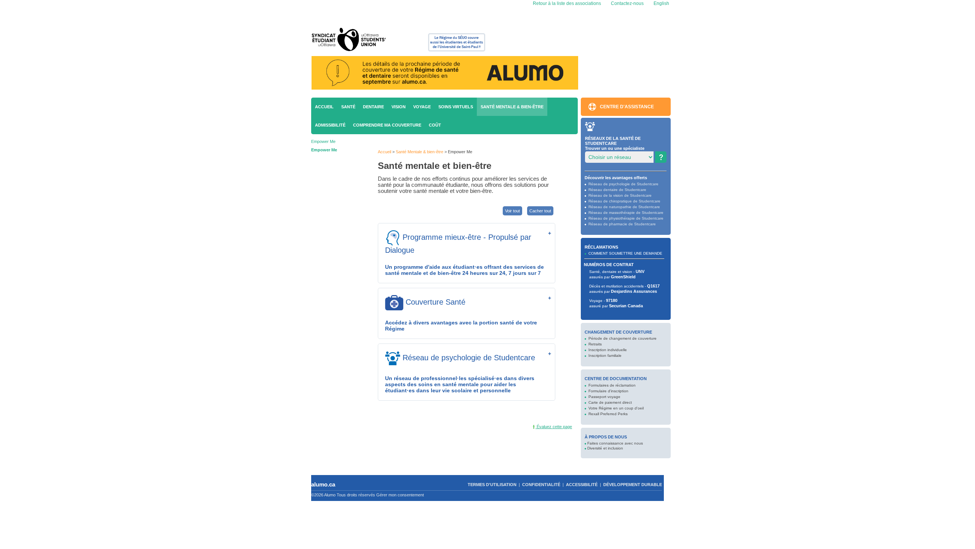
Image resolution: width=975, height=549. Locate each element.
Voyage (422, 106)
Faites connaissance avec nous (615, 443)
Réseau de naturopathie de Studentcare (624, 207)
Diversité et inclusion (605, 448)
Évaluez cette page (553, 426)
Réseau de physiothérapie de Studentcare (625, 218)
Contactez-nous (627, 3)
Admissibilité (330, 125)
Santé (348, 106)
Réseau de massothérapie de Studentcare (625, 212)
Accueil (324, 106)
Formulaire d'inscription (608, 391)
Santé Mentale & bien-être (512, 106)
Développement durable (632, 484)
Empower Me (323, 141)
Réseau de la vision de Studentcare (620, 195)
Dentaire (373, 106)
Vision (399, 106)
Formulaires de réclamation (612, 385)
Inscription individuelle (607, 350)
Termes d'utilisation (492, 484)
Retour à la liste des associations (566, 3)
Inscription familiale (605, 355)
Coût (435, 125)
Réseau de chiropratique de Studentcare (624, 201)
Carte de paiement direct (610, 402)
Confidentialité (541, 484)
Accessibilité (582, 484)
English (660, 3)
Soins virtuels (455, 106)
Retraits (595, 344)
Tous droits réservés (356, 495)
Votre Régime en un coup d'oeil (616, 408)
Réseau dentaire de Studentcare (617, 190)
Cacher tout (540, 211)
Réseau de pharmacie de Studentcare (622, 224)
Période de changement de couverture (622, 338)
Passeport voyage (604, 397)
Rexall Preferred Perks (608, 414)
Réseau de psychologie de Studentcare (623, 184)
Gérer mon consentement (400, 495)
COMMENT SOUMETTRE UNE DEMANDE (625, 253)
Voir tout (512, 211)
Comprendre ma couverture (387, 125)
